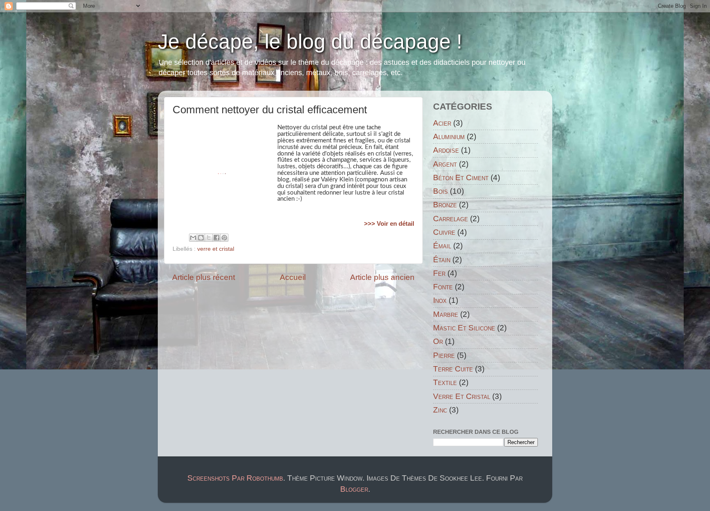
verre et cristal (215, 249)
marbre (445, 314)
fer (439, 273)
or (438, 341)
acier (442, 123)
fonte (443, 286)
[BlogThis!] (201, 238)
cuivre (444, 232)
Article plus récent (203, 277)
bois (440, 191)
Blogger (354, 489)
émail (442, 245)
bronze (445, 204)
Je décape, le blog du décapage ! (310, 41)
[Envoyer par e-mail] (193, 238)
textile (445, 382)
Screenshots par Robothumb (235, 478)
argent (445, 164)
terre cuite (453, 368)
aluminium (449, 136)
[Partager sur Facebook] (216, 238)
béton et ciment (461, 177)
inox (440, 300)
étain (441, 259)
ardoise (446, 150)
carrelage (450, 218)
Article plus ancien (382, 277)
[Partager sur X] (209, 238)
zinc (440, 410)
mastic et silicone (464, 327)
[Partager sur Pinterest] (224, 238)
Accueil (293, 277)
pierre (444, 355)
